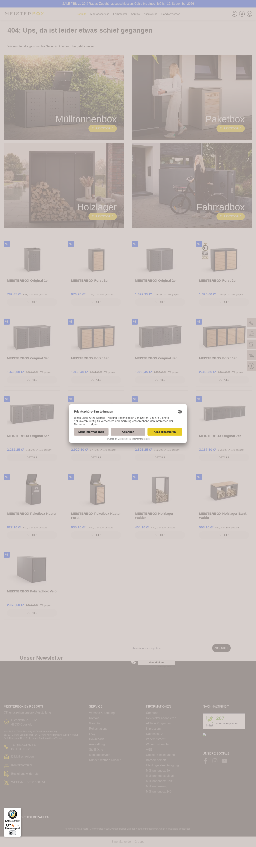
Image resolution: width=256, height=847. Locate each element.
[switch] (12, 833)
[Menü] (19, 810)
